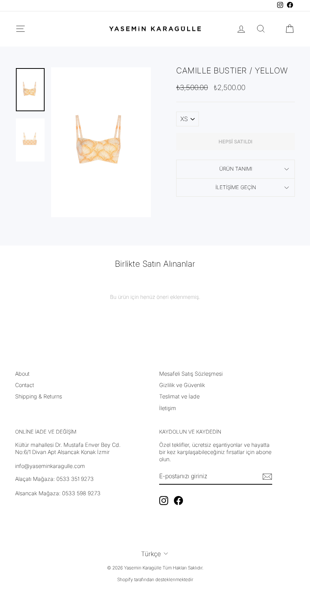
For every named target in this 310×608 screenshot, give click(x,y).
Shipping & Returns (38, 396)
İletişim (167, 408)
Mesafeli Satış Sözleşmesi (191, 373)
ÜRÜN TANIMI (235, 169)
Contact (24, 385)
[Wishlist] (275, 28)
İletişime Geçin (235, 187)
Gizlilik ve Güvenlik (182, 385)
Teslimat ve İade (179, 396)
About (22, 373)
